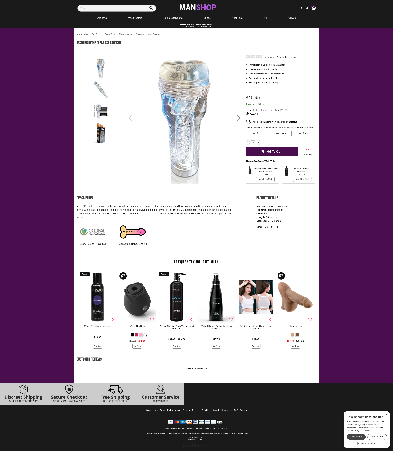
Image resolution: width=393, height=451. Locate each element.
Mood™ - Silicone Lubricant (97, 326)
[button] (238, 118)
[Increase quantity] (259, 142)
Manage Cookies (182, 410)
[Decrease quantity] (248, 142)
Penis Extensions (173, 17)
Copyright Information (222, 410)
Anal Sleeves (154, 34)
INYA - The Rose (137, 326)
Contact (243, 410)
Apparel (292, 17)
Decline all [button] (377, 437)
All (265, 17)
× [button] (386, 414)
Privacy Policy (166, 410)
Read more (365, 431)
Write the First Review (286, 57)
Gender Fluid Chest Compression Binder (255, 327)
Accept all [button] (356, 437)
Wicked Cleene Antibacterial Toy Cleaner (216, 327)
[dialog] (367, 429)
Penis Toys (101, 17)
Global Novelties (97, 243)
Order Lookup (152, 410)
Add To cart (273, 151)
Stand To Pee (295, 326)
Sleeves (140, 34)
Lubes (207, 17)
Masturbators (135, 17)
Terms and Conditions (201, 410)
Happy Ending (139, 243)
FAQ (236, 410)
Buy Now (97, 346)
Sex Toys (96, 34)
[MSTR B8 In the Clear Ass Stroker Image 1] (184, 118)
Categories (82, 34)
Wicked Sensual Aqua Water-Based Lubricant (177, 327)
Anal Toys (237, 17)
